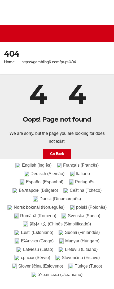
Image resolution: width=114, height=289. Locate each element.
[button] (106, 33)
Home (9, 62)
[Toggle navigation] (58, 33)
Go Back (57, 154)
